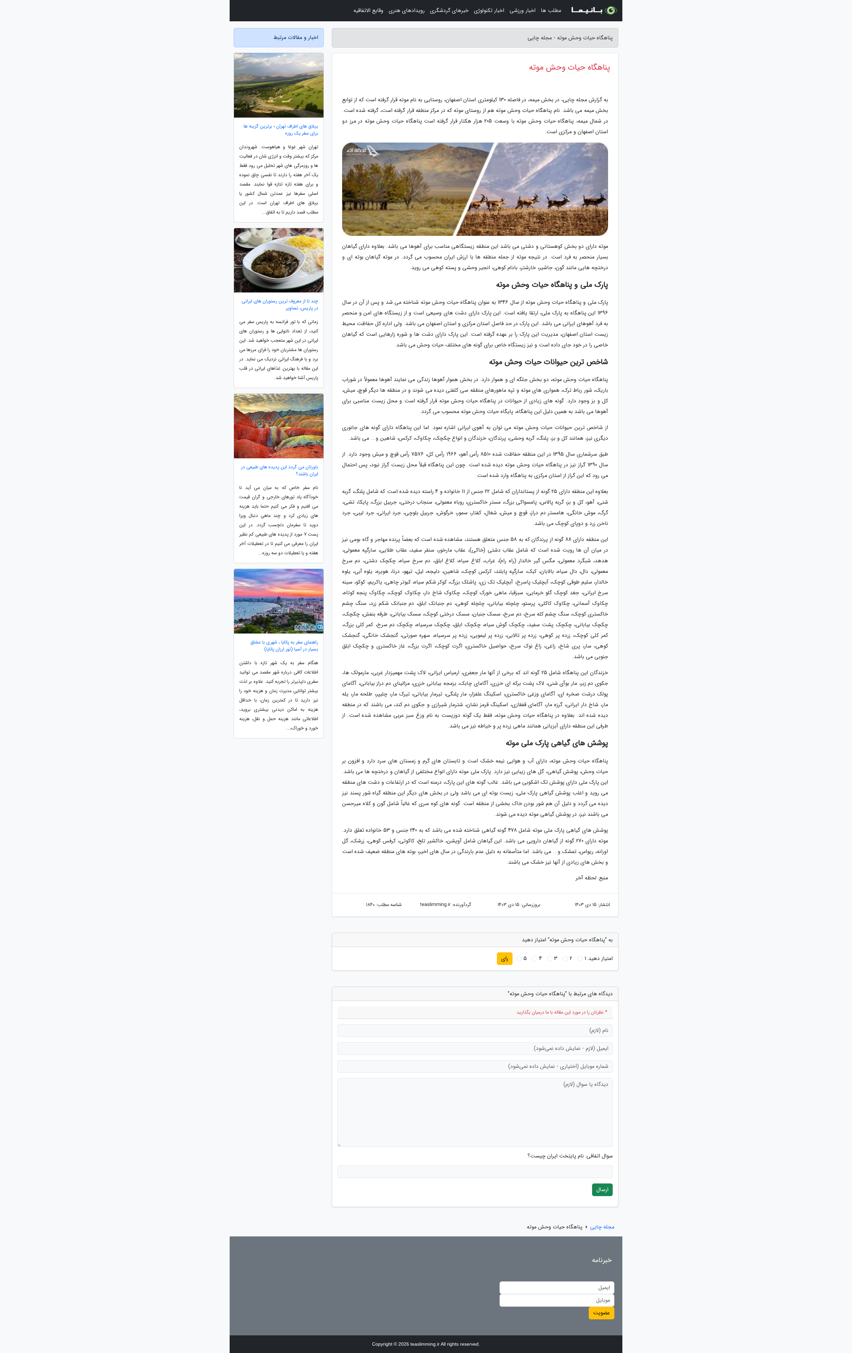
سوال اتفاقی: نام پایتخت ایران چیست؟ (570, 1156)
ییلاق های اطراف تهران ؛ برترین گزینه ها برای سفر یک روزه (281, 130)
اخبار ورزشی (522, 10)
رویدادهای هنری (407, 10)
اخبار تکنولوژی (489, 10)
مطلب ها (551, 10)
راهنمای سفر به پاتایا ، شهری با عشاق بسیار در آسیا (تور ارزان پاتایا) (284, 646)
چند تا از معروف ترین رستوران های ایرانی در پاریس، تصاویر (280, 305)
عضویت (601, 1313)
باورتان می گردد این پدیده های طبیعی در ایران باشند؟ (279, 471)
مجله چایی (602, 1227)
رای (504, 958)
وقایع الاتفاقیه (368, 10)
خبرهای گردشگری (449, 10)
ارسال (602, 1189)
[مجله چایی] (593, 11)
